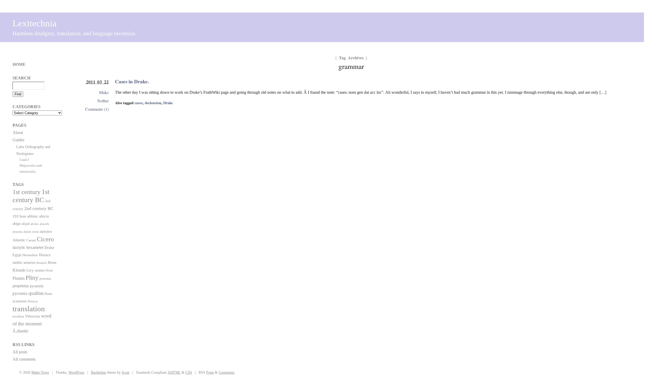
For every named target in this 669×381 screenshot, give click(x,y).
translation (29, 308)
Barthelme (98, 372)
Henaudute (30, 255)
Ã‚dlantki (20, 331)
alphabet (46, 231)
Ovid (49, 270)
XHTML (174, 372)
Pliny (32, 277)
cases (139, 102)
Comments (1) (97, 109)
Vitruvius (32, 316)
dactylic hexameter (28, 247)
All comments (24, 359)
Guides (18, 140)
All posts (20, 352)
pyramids (36, 286)
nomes (39, 270)
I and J (24, 160)
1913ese (19, 216)
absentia (17, 231)
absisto (27, 231)
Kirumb (19, 270)
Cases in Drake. (132, 81)
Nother (103, 100)
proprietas (21, 286)
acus (35, 231)
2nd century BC (38, 208)
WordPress (76, 372)
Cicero (45, 239)
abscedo (44, 223)
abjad (26, 224)
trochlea (18, 316)
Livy (30, 270)
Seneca (33, 301)
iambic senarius (24, 262)
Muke (104, 92)
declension (153, 102)
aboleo (35, 223)
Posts (210, 372)
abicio (44, 216)
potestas (45, 278)
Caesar (31, 240)
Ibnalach (41, 262)
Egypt (17, 255)
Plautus (19, 278)
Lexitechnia (35, 23)
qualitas (36, 293)
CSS (189, 372)
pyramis (20, 293)
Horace (45, 255)
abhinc (32, 216)
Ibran (52, 262)
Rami (48, 294)
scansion (20, 301)
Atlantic (19, 240)
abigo (17, 223)
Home (19, 64)
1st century (27, 192)
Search (21, 78)
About (18, 132)
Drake (168, 102)
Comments (226, 372)
